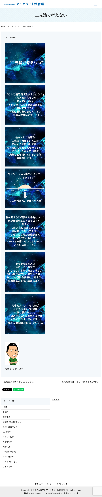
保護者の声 (7, 441)
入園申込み (7, 446)
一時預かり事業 (9, 451)
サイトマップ (8, 466)
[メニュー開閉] (95, 4)
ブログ (13, 26)
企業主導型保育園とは (12, 422)
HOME (3, 26)
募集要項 (6, 416)
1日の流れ (7, 431)
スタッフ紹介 (8, 436)
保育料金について (10, 426)
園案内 (5, 412)
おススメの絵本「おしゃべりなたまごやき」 (80, 382)
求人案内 (55, 399)
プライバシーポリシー (12, 461)
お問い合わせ (8, 456)
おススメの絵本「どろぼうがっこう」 (19, 382)
